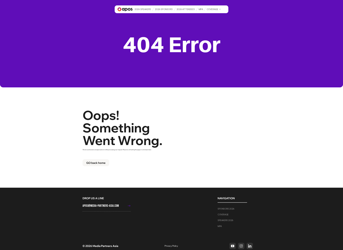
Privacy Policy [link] (171, 246)
